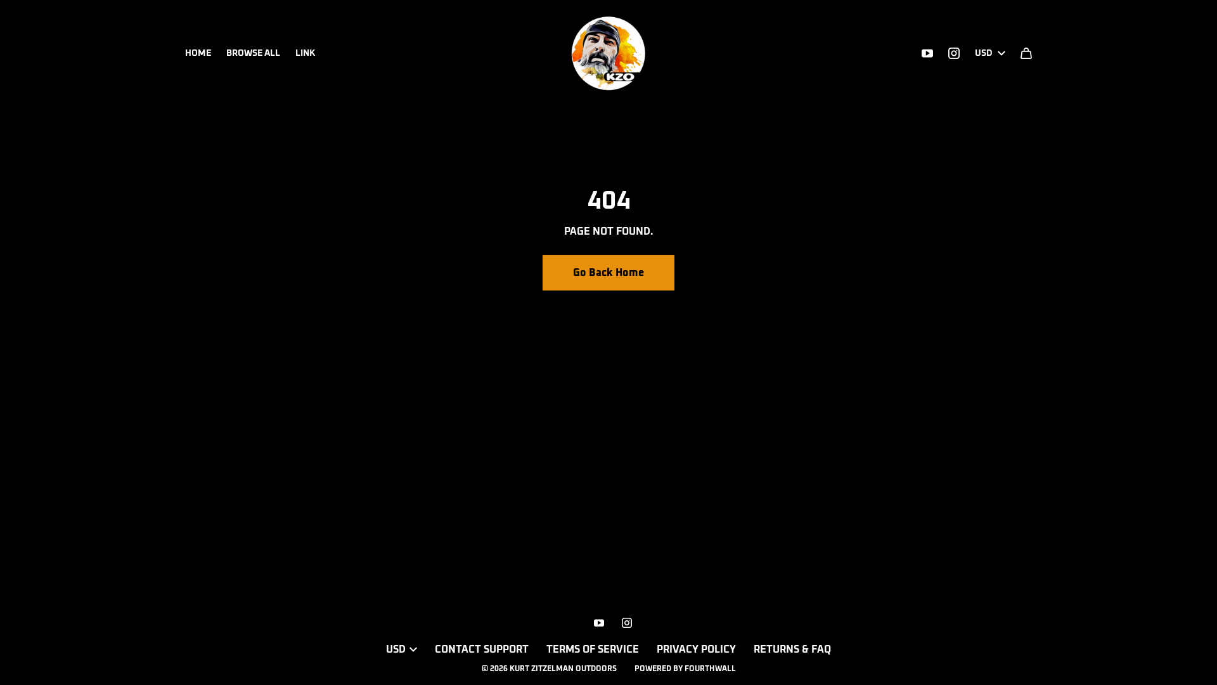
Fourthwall (710, 669)
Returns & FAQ (792, 649)
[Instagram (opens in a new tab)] (954, 53)
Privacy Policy (696, 649)
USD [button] (984, 53)
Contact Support (482, 649)
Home (198, 53)
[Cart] (1026, 53)
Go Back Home (608, 273)
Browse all (253, 53)
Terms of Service (592, 649)
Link (305, 53)
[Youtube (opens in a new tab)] (927, 53)
